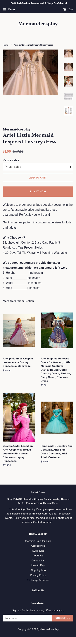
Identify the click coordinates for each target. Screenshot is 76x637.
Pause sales (11, 160)
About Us (38, 555)
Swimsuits (38, 550)
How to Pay (38, 565)
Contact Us (38, 560)
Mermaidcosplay (38, 24)
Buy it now (38, 191)
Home (5, 44)
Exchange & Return (38, 580)
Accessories (38, 545)
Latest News (38, 492)
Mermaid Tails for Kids (38, 541)
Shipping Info (38, 570)
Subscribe (63, 618)
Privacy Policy (38, 575)
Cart (70, 9)
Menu (11, 9)
